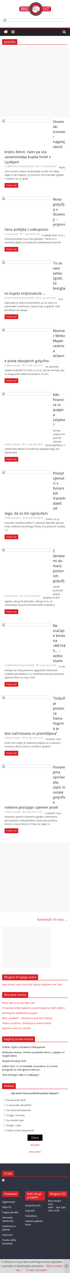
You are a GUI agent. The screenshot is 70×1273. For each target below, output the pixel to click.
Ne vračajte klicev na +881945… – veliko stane (59, 643)
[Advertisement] (35, 82)
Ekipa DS (6, 1207)
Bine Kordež (8, 984)
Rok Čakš (57, 984)
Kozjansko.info (33, 1205)
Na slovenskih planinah (19, 1110)
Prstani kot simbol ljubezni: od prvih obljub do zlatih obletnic (33, 1007)
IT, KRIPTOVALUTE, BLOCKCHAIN (19, 166)
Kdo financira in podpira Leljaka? (59, 409)
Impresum (7, 1234)
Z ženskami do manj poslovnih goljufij (59, 565)
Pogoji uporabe (10, 1212)
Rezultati (35, 1144)
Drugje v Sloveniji (16, 1115)
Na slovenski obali (16, 1100)
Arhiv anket (35, 1151)
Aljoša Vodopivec (43, 984)
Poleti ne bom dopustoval (20, 1130)
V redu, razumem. (36, 1270)
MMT (51, 1207)
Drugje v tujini (14, 1125)
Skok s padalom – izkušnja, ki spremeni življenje (27, 1018)
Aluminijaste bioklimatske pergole (19, 1013)
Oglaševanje (8, 1201)
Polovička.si (31, 1215)
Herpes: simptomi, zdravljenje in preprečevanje (26, 1023)
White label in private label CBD (18, 1002)
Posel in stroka (11, 234)
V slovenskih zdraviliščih (19, 1105)
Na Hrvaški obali (15, 1120)
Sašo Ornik (21, 984)
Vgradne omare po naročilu (16, 1028)
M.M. (30, 984)
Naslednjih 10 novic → (52, 919)
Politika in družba (13, 365)
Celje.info (30, 1210)
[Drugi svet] (35, 3)
